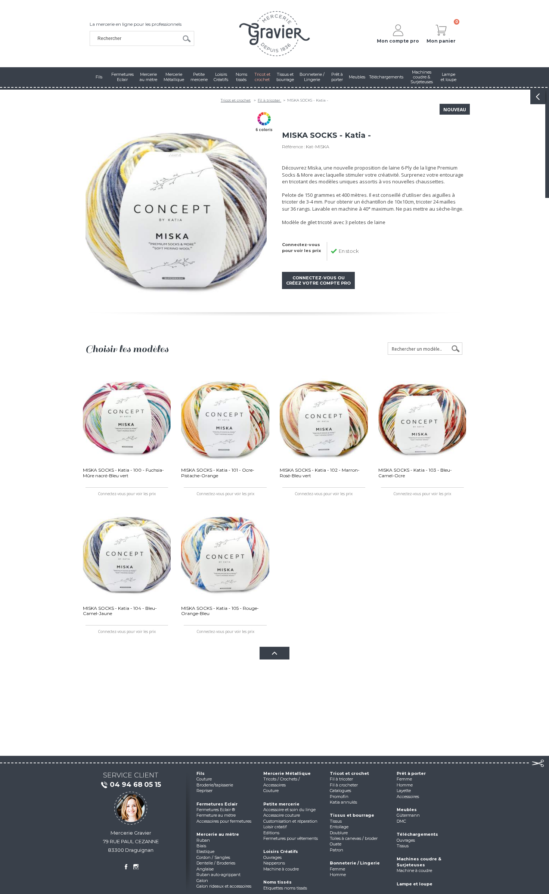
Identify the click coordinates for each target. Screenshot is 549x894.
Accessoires (408, 796)
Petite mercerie (281, 804)
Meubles (407, 809)
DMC (401, 821)
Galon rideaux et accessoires (223, 886)
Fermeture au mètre (216, 815)
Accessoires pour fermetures (223, 821)
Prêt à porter (411, 773)
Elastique (205, 851)
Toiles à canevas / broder (354, 838)
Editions (271, 832)
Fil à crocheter (344, 785)
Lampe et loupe (414, 884)
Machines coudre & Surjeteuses (419, 861)
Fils (200, 773)
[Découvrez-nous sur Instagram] (135, 866)
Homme (338, 874)
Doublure (339, 832)
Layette (404, 790)
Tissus (336, 821)
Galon (202, 880)
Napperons (274, 863)
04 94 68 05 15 (135, 784)
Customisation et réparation (290, 821)
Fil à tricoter (269, 100)
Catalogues (340, 790)
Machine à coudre (281, 869)
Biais (201, 845)
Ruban (203, 840)
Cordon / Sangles (213, 857)
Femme (337, 869)
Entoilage (339, 826)
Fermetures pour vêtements (290, 838)
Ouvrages (272, 857)
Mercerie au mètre (217, 834)
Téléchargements (417, 834)
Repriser (204, 790)
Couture (204, 779)
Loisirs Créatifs (280, 851)
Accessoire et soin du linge (289, 809)
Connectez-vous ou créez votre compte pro (318, 280)
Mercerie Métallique (287, 773)
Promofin (339, 796)
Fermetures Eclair (217, 804)
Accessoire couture (281, 815)
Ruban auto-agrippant (218, 874)
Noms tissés (277, 882)
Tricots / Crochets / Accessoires (281, 781)
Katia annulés (343, 802)
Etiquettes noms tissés (285, 888)
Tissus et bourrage (352, 815)
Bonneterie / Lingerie (355, 863)
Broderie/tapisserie (214, 785)
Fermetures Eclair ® (215, 809)
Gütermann (408, 815)
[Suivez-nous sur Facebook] (125, 866)
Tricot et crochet (236, 100)
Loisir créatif (275, 826)
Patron (336, 850)
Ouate (335, 844)
